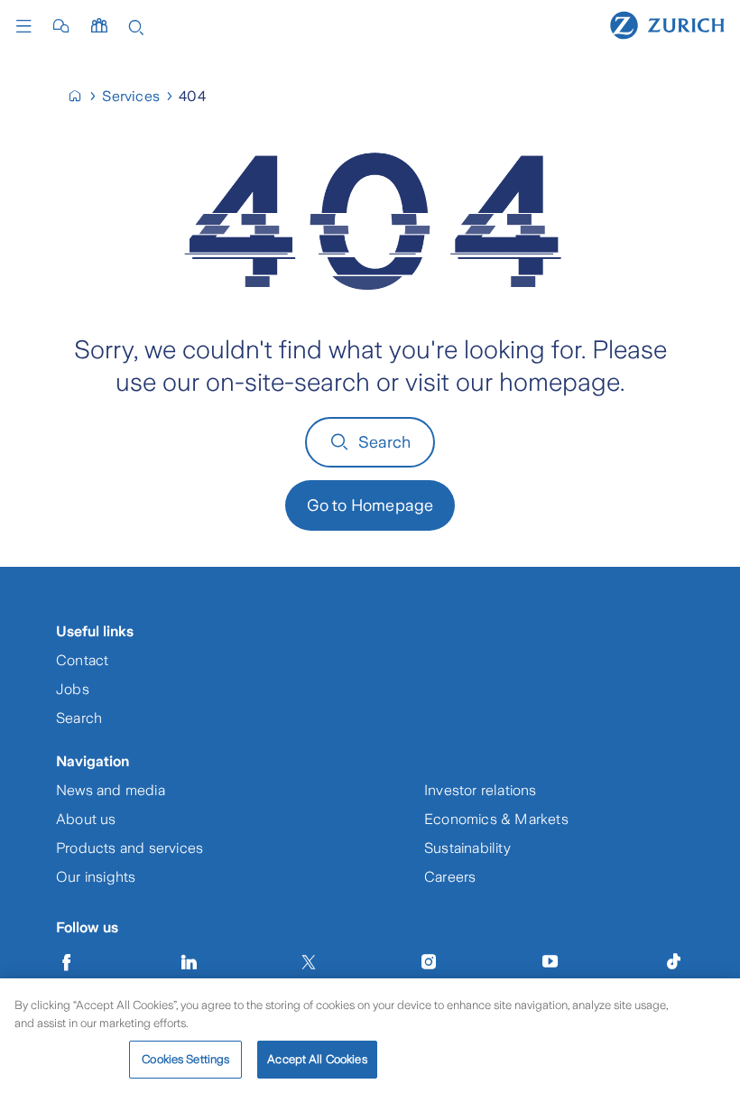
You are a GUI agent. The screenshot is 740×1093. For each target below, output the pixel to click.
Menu (28, 26)
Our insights (95, 877)
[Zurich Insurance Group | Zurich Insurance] (82, 96)
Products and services (129, 848)
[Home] (667, 24)
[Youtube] (550, 962)
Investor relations (480, 790)
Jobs (72, 689)
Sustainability (467, 848)
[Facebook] (67, 962)
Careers (450, 877)
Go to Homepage (370, 505)
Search (385, 442)
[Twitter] (309, 962)
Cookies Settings (185, 1059)
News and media (110, 790)
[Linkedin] (189, 962)
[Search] (136, 25)
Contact (82, 660)
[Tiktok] (673, 962)
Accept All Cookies (316, 1059)
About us (86, 819)
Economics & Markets (496, 819)
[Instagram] (428, 962)
